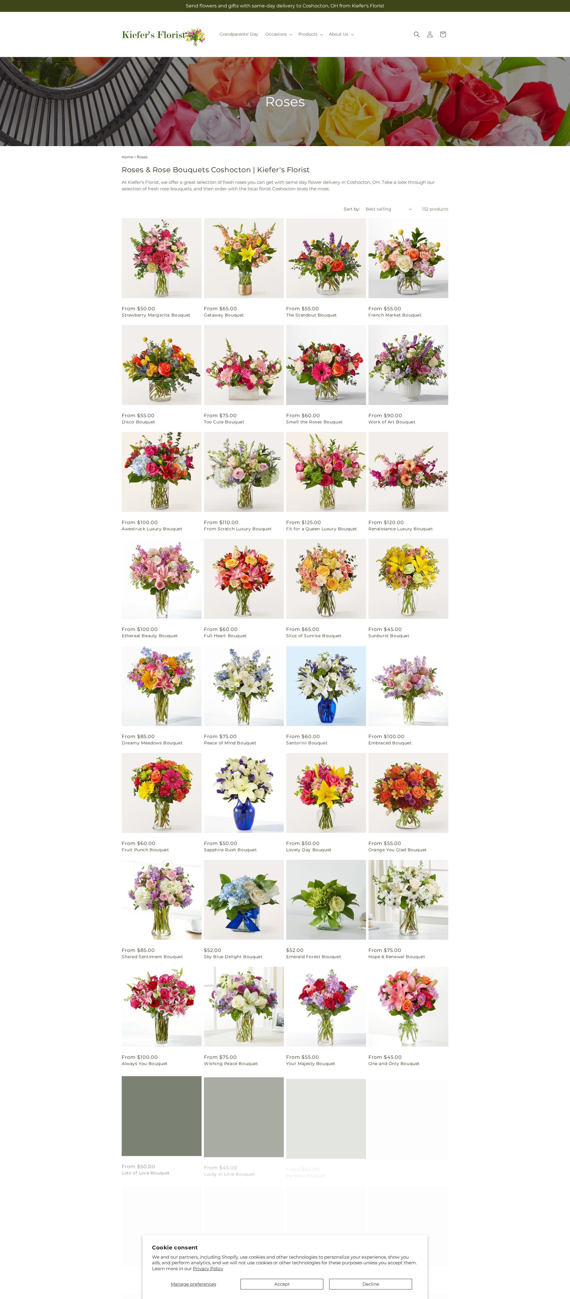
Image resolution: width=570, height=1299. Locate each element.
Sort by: (352, 209)
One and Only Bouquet (394, 1063)
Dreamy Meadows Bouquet (152, 743)
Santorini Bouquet (306, 743)
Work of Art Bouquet (391, 422)
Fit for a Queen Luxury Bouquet (321, 528)
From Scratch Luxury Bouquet (238, 528)
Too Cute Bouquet (224, 422)
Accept (282, 1284)
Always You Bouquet (145, 1063)
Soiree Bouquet (385, 1170)
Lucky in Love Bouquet (229, 1170)
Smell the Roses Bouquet (314, 422)
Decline (370, 1284)
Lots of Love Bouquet (146, 1170)
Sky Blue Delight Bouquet (233, 956)
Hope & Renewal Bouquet (396, 956)
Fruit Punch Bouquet (145, 849)
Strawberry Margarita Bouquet (156, 315)
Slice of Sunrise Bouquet (313, 635)
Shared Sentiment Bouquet (152, 956)
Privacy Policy (208, 1268)
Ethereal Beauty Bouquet (150, 635)
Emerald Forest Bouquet (313, 956)
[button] (278, 34)
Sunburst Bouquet (389, 635)
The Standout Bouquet (311, 315)
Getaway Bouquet (224, 315)
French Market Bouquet (395, 315)
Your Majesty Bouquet (310, 1063)
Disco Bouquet (138, 422)
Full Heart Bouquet (225, 635)
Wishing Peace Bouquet (231, 1063)
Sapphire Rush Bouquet (230, 849)
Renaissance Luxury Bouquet (400, 528)
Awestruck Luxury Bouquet (152, 528)
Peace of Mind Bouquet (230, 743)
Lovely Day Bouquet (309, 849)
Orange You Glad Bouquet (397, 849)
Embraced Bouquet (390, 743)
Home (127, 157)
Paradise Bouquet (306, 1170)
